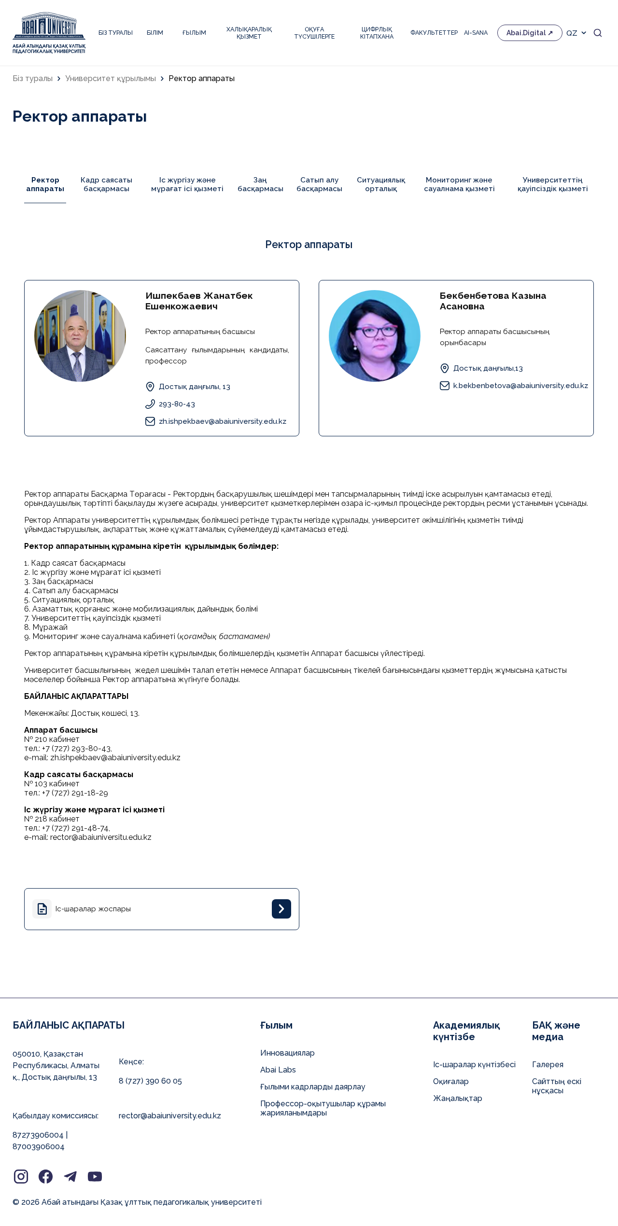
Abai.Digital (526, 33)
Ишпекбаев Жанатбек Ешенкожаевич (199, 300)
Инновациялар (287, 1053)
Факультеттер (432, 32)
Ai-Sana (476, 32)
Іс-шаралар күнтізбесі (474, 1064)
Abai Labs (278, 1069)
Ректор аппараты (202, 78)
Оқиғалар (451, 1081)
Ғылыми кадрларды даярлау (312, 1086)
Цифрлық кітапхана (376, 33)
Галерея (547, 1064)
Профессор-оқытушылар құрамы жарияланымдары (323, 1108)
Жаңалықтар (457, 1098)
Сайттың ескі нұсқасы (556, 1086)
